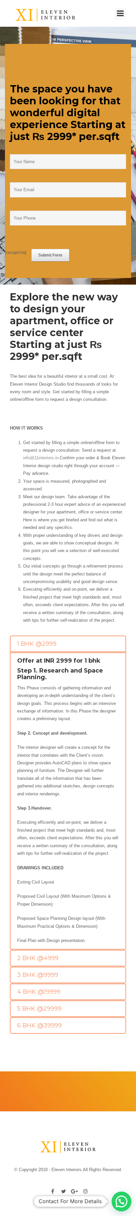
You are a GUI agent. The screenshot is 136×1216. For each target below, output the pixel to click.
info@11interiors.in (40, 457)
